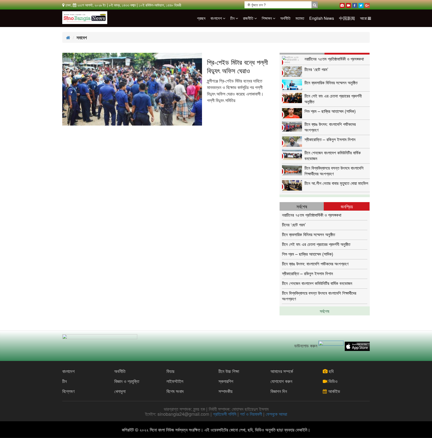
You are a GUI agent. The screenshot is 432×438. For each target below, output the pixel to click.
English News (321, 18)
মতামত (300, 18)
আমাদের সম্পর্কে (281, 371)
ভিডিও (332, 381)
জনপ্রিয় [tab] (347, 206)
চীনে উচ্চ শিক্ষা (228, 371)
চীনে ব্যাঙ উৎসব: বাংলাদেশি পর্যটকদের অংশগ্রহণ (330, 126)
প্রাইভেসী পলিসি (224, 413)
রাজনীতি (248, 18)
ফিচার (170, 371)
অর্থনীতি (285, 18)
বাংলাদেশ (216, 18)
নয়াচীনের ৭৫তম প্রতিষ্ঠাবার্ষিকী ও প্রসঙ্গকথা (334, 59)
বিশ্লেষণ (68, 391)
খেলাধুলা (120, 391)
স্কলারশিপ (225, 381)
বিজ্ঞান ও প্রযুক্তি (126, 381)
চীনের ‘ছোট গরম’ (316, 69)
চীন (233, 18)
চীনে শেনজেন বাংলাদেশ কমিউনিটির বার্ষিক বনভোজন (332, 155)
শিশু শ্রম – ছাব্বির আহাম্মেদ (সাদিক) (330, 111)
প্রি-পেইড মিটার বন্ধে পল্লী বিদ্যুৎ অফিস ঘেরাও (237, 66)
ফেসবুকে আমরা (276, 413)
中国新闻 (347, 18)
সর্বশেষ (324, 311)
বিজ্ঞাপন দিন (278, 391)
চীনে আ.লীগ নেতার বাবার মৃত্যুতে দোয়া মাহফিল (336, 183)
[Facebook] (354, 4)
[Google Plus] (367, 4)
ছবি (331, 371)
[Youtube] (348, 4)
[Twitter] (361, 4)
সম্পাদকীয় (225, 391)
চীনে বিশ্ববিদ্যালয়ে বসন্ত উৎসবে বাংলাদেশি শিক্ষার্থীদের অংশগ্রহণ (334, 170)
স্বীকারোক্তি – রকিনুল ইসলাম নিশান (330, 139)
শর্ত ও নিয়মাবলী (251, 413)
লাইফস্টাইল (174, 381)
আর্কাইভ (333, 391)
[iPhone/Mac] (342, 4)
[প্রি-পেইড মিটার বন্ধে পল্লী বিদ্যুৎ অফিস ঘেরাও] (132, 89)
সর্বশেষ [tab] (301, 206)
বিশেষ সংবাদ (175, 391)
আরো (364, 18)
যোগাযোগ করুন (281, 381)
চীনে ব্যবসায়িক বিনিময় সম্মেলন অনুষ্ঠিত (331, 82)
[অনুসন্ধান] (315, 5)
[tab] (302, 54)
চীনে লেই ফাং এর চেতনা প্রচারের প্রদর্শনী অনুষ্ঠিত (333, 98)
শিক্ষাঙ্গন (267, 18)
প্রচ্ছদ (201, 18)
